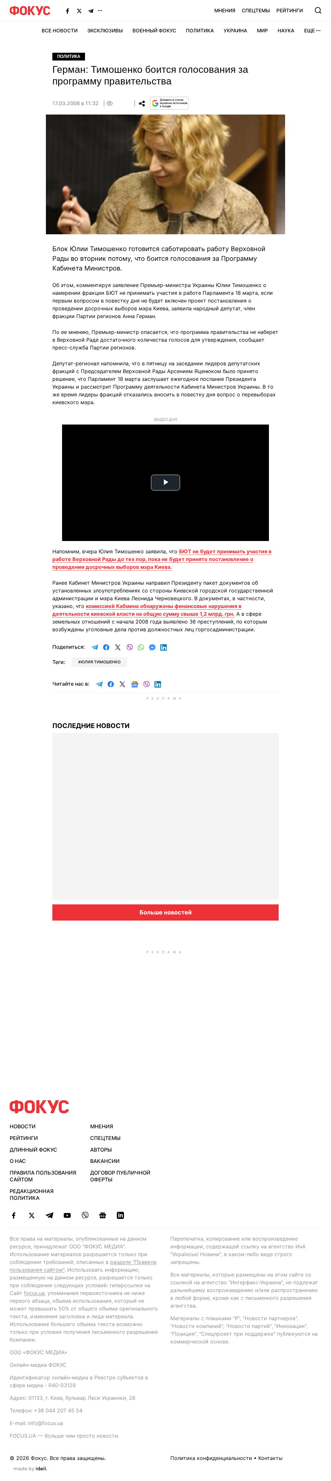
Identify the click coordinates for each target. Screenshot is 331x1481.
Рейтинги (289, 10)
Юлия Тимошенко (101, 661)
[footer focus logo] (39, 1106)
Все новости (60, 31)
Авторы (101, 1149)
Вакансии (105, 1161)
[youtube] (67, 1215)
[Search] (318, 10)
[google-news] (102, 1215)
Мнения (224, 10)
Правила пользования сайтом (43, 1176)
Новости (23, 1126)
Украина (235, 31)
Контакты (270, 1458)
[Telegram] (91, 11)
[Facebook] (67, 11)
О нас (18, 1161)
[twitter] (31, 1215)
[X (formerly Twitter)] (79, 11)
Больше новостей (166, 912)
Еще (309, 31)
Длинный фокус (33, 1149)
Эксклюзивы (105, 31)
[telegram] (49, 1215)
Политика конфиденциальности (211, 1458)
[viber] (85, 1215)
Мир (262, 31)
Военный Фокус (154, 31)
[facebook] (13, 1215)
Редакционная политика (32, 1194)
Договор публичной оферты (120, 1176)
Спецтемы (256, 10)
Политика (200, 31)
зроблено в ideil (30, 1469)
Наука (286, 31)
